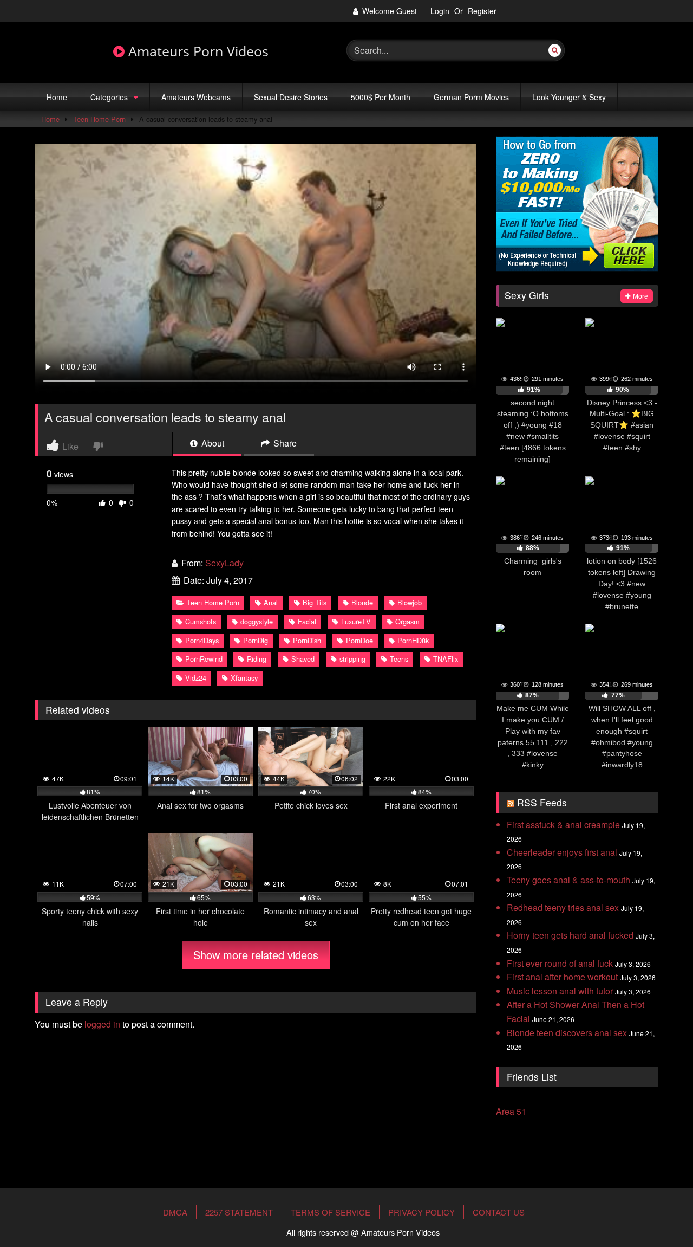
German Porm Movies (471, 97)
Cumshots (200, 621)
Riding (256, 659)
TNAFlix (445, 659)
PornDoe (359, 640)
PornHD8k (413, 640)
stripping (352, 659)
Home (57, 97)
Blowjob (409, 602)
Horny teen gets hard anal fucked (570, 935)
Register (482, 10)
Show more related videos (255, 954)
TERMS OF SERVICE (330, 1212)
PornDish (307, 640)
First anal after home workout (562, 977)
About (211, 444)
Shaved (303, 659)
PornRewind (204, 659)
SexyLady (224, 563)
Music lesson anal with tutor (560, 991)
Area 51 (511, 1111)
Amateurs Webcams (196, 97)
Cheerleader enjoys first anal (562, 852)
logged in (102, 1024)
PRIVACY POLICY (421, 1212)
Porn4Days (202, 640)
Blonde (362, 602)
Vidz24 (195, 678)
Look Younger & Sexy (569, 97)
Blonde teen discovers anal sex (567, 1032)
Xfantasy (244, 678)
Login (439, 10)
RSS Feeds (542, 802)
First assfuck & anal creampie (563, 824)
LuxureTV (356, 621)
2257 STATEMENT (239, 1212)
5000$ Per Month (380, 97)
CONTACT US (499, 1212)
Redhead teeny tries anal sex (563, 907)
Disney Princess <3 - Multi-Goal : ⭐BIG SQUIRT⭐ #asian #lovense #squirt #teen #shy (622, 425)
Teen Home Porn (99, 119)
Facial (307, 621)
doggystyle (256, 621)
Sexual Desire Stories (291, 97)
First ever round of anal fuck (560, 963)
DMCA (175, 1212)
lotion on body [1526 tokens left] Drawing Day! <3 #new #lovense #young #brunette (622, 583)
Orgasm (407, 621)
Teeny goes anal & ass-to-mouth (568, 880)
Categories (109, 97)
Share (284, 444)
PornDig (255, 640)
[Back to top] (659, 1205)
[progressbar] (532, 390)
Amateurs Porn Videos (197, 51)
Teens (399, 659)
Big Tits (314, 602)
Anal (271, 602)
